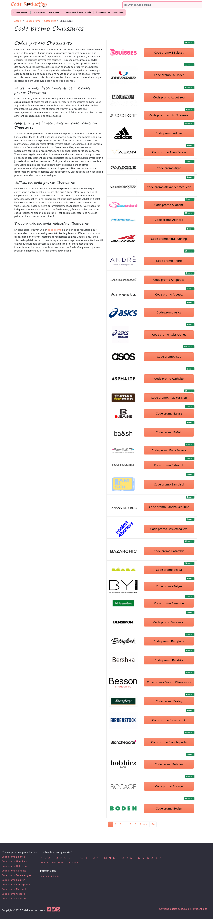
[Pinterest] (58, 910)
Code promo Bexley (169, 701)
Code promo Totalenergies (16, 875)
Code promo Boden (169, 808)
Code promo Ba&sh (169, 432)
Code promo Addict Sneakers (169, 115)
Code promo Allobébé (169, 205)
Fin (153, 824)
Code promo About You (169, 97)
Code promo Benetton (169, 603)
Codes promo (20, 12)
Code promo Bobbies (169, 764)
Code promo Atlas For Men (169, 397)
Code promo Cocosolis (14, 898)
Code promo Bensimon (168, 622)
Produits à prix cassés (78, 12)
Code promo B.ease (169, 413)
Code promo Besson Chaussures (169, 682)
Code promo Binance (13, 856)
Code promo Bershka (169, 660)
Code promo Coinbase (14, 870)
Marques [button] (54, 12)
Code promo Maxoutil (14, 889)
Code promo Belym (169, 586)
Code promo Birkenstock (169, 720)
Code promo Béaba (169, 570)
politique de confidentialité (192, 908)
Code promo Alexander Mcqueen (169, 187)
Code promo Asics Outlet (169, 334)
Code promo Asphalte (169, 379)
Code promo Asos (169, 357)
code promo (54, 229)
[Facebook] (49, 910)
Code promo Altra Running (169, 239)
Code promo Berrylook (169, 641)
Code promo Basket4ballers (168, 529)
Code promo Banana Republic (169, 507)
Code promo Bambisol (169, 484)
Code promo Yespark (13, 893)
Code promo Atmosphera (16, 884)
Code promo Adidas (169, 133)
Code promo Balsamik (169, 465)
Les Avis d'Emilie (50, 876)
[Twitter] (54, 910)
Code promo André (169, 261)
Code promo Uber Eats (14, 861)
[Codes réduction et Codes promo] (29, 4)
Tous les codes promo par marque (59, 862)
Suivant (144, 824)
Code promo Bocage (169, 786)
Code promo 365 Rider (169, 75)
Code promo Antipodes (168, 280)
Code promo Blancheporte (169, 742)
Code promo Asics (169, 312)
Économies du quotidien (109, 12)
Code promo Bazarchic (169, 551)
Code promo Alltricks (169, 220)
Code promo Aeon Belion (169, 152)
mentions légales (168, 908)
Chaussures (66, 20)
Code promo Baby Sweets (169, 450)
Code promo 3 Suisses (169, 52)
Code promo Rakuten (13, 879)
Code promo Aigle (169, 168)
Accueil (18, 20)
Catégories (39, 12)
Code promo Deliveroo (14, 866)
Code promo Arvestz (169, 294)
